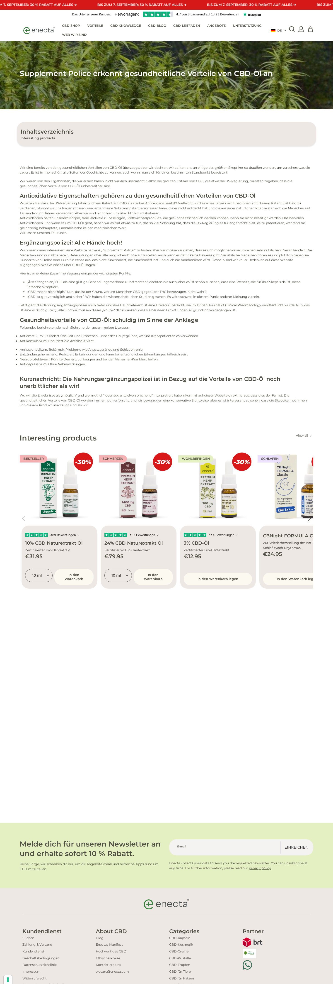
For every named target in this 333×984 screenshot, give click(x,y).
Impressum (31, 971)
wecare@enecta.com (112, 971)
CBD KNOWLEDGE (125, 26)
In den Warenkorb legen (218, 579)
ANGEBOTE (216, 26)
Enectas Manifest (109, 944)
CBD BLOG (157, 26)
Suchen (28, 938)
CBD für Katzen (181, 978)
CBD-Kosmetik (181, 944)
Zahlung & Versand (37, 944)
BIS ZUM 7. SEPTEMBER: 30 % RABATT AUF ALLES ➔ (142, 4)
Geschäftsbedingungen (40, 958)
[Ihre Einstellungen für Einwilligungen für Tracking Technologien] (8, 979)
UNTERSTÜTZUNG (247, 26)
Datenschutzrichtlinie (39, 965)
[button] (278, 30)
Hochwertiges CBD (111, 951)
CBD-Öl (74, 186)
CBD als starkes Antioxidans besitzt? (148, 203)
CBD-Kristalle (180, 958)
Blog (100, 938)
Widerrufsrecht (34, 978)
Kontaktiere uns (108, 965)
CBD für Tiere (180, 971)
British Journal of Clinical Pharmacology (229, 305)
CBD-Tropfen (179, 965)
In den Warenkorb (74, 577)
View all (302, 435)
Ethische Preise (108, 958)
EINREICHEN (296, 847)
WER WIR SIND (74, 34)
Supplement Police (118, 250)
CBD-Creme (178, 951)
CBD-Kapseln (179, 938)
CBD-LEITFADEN (186, 26)
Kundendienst (33, 951)
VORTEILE (95, 26)
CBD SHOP (71, 26)
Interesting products (38, 138)
